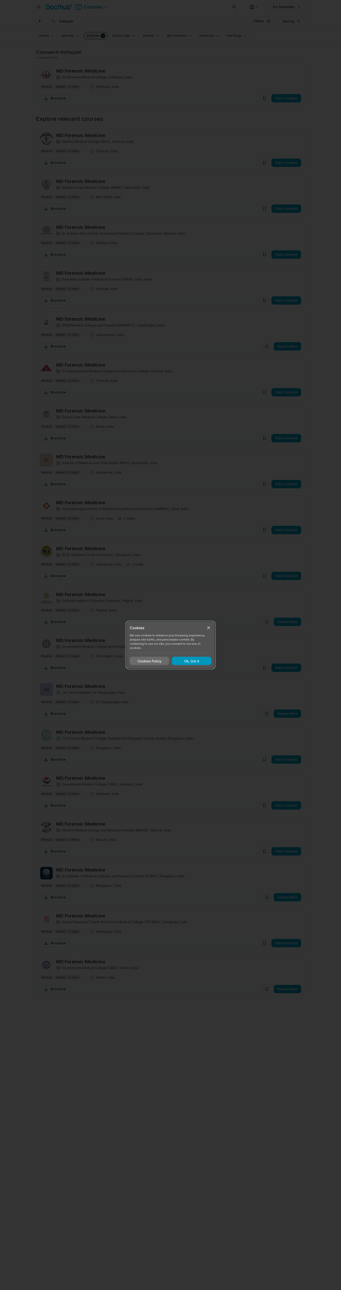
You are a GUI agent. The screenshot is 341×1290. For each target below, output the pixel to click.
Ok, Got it (191, 661)
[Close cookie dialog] (208, 628)
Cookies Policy (149, 661)
